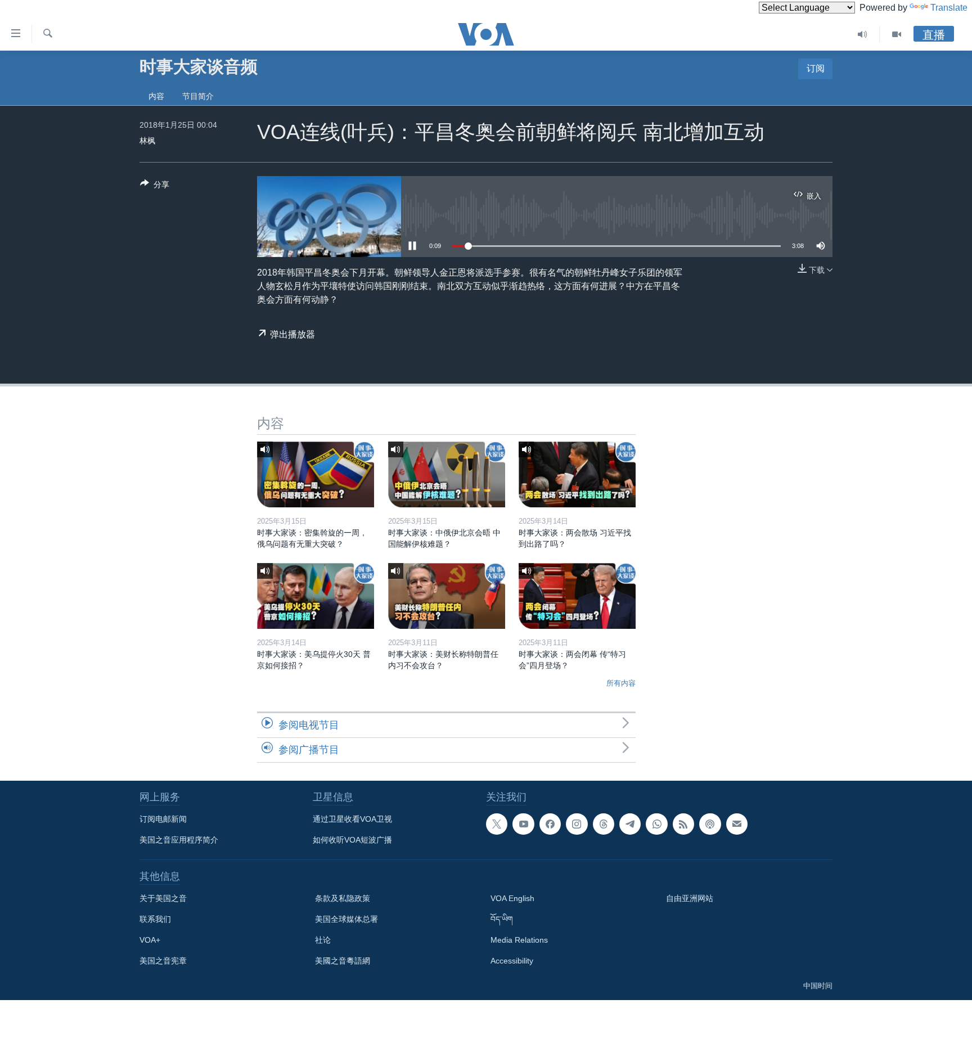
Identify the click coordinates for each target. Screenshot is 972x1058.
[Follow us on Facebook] (550, 824)
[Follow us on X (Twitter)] (496, 824)
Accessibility (511, 960)
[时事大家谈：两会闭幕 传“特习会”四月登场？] (577, 596)
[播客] (710, 824)
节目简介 (198, 96)
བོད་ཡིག (501, 919)
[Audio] (862, 34)
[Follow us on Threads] (603, 824)
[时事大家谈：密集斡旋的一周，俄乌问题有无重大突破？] (315, 474)
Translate (949, 7)
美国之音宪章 (163, 960)
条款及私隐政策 (342, 898)
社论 (323, 939)
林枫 (147, 140)
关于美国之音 (163, 898)
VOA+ (150, 939)
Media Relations (519, 939)
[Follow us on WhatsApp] (656, 824)
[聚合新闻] (683, 824)
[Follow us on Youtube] (523, 824)
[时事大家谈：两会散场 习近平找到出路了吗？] (577, 474)
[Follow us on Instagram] (576, 824)
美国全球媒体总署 (346, 919)
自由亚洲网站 (689, 898)
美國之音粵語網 (342, 960)
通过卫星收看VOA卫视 (352, 818)
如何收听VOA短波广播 (352, 839)
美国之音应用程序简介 (179, 839)
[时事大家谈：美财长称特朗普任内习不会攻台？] (446, 596)
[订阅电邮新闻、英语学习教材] (737, 824)
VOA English (512, 898)
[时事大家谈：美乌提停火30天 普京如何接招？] (315, 596)
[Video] (897, 34)
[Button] (154, 186)
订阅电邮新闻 (163, 818)
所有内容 (621, 683)
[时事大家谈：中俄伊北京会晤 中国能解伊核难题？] (446, 474)
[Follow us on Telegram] (630, 824)
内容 (156, 96)
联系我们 (155, 919)
